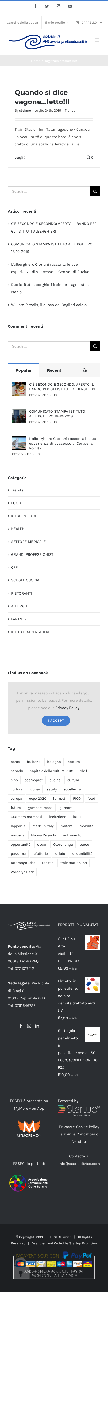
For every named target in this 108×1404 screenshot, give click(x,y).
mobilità (86, 826)
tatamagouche (23, 863)
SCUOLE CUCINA (25, 580)
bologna (54, 762)
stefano (25, 110)
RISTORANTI (21, 593)
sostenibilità (82, 854)
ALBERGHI (19, 606)
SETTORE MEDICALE (28, 541)
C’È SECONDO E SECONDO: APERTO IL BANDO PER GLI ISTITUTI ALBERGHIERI (62, 386)
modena (17, 835)
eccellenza (72, 789)
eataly (52, 789)
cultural (17, 789)
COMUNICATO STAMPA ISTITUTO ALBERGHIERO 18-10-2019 (57, 413)
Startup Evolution (83, 1243)
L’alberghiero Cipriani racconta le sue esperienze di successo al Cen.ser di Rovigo (62, 443)
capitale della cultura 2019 (51, 771)
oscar (41, 844)
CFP (14, 567)
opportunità (20, 844)
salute (60, 854)
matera (67, 826)
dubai (35, 789)
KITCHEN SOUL (24, 516)
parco (84, 844)
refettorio (40, 854)
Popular (23, 370)
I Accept (56, 720)
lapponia (18, 826)
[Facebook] (21, 1026)
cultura (73, 780)
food (91, 798)
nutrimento (72, 835)
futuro (16, 808)
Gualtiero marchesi (26, 817)
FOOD (16, 503)
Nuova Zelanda (43, 835)
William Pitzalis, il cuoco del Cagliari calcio (49, 304)
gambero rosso (40, 808)
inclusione (57, 817)
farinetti (59, 798)
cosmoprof (34, 780)
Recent (54, 370)
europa (16, 798)
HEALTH (17, 528)
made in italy (43, 826)
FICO (77, 798)
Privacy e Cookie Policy (79, 1126)
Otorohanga (63, 844)
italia (77, 817)
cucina (55, 780)
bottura (74, 762)
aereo (15, 762)
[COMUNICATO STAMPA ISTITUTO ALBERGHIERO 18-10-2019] (19, 412)
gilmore (66, 808)
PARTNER (19, 619)
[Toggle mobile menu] (97, 40)
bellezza (33, 762)
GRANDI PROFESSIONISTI (33, 554)
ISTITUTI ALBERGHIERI (30, 632)
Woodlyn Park (22, 872)
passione (18, 854)
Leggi (19, 157)
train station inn (73, 863)
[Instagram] (29, 1026)
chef (83, 771)
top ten (47, 863)
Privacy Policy (67, 707)
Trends (70, 110)
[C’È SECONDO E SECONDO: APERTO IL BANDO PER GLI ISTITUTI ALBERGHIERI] (19, 385)
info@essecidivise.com (79, 1163)
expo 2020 (37, 798)
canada (17, 771)
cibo (14, 780)
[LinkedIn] (37, 1026)
